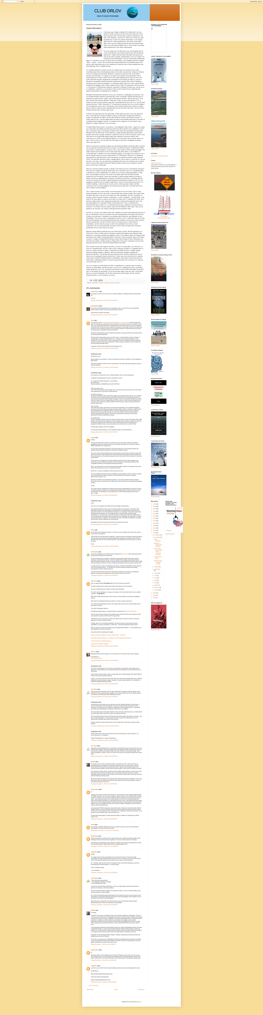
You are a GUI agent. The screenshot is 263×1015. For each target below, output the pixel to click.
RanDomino (94, 836)
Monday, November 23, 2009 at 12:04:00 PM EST (104, 367)
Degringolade (95, 306)
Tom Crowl (94, 581)
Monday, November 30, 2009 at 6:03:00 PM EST (104, 756)
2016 (154, 516)
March (156, 585)
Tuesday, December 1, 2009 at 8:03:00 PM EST (104, 819)
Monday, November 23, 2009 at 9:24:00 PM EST (104, 495)
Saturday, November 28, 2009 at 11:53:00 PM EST (105, 740)
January (156, 590)
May (155, 580)
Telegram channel (156, 163)
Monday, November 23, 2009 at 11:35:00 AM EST (104, 348)
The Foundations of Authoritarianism (101, 641)
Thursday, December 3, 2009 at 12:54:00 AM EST (104, 846)
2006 (154, 597)
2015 (154, 518)
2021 (154, 504)
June (155, 578)
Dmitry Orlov (94, 789)
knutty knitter (95, 291)
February (157, 587)
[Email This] (94, 280)
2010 (154, 530)
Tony (92, 320)
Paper (158, 405)
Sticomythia (94, 552)
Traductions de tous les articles (159, 156)
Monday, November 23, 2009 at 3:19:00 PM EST (104, 432)
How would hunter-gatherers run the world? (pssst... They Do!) (108, 635)
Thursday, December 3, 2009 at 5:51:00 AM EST (104, 904)
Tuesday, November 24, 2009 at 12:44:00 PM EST (105, 660)
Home (116, 989)
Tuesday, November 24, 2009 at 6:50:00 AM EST (104, 575)
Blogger (139, 1001)
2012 (154, 525)
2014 (154, 521)
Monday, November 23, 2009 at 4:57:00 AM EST (104, 300)
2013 (154, 523)
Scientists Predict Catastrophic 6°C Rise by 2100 (115, 322)
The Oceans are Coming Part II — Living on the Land (158, 551)
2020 (154, 506)
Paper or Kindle (155, 345)
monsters (101, 282)
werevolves (112, 282)
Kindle (153, 405)
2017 (154, 513)
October (156, 567)
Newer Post (90, 989)
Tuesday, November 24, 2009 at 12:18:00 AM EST (105, 546)
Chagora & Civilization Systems (99, 644)
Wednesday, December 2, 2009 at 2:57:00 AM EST (105, 830)
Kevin (92, 530)
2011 (154, 528)
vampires (106, 282)
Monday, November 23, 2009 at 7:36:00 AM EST (104, 315)
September (157, 569)
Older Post (141, 989)
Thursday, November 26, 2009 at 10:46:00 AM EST (105, 726)
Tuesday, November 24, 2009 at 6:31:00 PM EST (104, 696)
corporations (95, 282)
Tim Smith (94, 689)
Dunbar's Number (131, 611)
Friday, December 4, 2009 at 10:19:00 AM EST (104, 960)
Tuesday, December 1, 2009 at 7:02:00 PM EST (104, 784)
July (155, 575)
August (156, 573)
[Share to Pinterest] (102, 280)
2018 (154, 511)
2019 (154, 509)
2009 (154, 533)
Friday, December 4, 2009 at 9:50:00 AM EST (103, 944)
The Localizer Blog (96, 658)
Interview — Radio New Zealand (158, 545)
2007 (154, 595)
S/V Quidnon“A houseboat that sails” (163, 217)
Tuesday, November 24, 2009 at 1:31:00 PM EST (104, 684)
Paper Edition (155, 374)
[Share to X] (98, 280)
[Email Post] (90, 280)
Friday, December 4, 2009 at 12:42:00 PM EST (104, 982)
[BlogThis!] (96, 280)
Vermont (125, 554)
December (157, 535)
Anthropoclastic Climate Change (158, 562)
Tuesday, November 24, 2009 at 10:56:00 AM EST (105, 646)
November (157, 537)
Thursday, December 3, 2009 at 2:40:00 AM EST (104, 872)
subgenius (94, 852)
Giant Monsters (157, 540)
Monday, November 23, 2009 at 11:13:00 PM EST (104, 524)
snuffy (93, 437)
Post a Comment (93, 985)
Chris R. (93, 651)
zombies (118, 282)
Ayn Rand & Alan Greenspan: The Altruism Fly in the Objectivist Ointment (111, 638)
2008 (154, 593)
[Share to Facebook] (100, 280)
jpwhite (93, 761)
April (155, 582)
